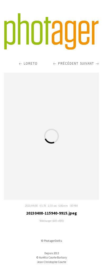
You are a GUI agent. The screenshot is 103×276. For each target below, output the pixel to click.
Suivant (87, 63)
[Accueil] (51, 31)
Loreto (31, 63)
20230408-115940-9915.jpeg (51, 213)
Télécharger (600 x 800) (51, 220)
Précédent (68, 63)
